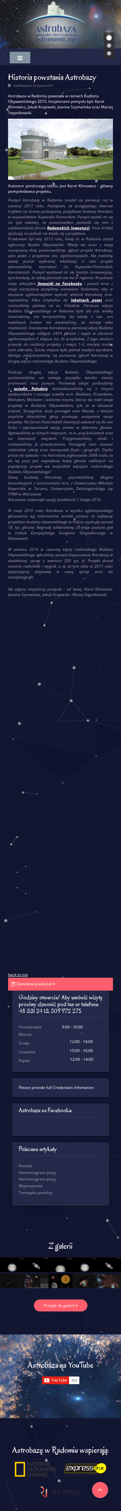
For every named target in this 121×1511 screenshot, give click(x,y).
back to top (18, 974)
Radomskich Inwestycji (68, 228)
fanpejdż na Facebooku (60, 283)
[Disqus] (60, 722)
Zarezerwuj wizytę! (34, 984)
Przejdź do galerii (60, 1305)
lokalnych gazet (86, 300)
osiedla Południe (31, 388)
